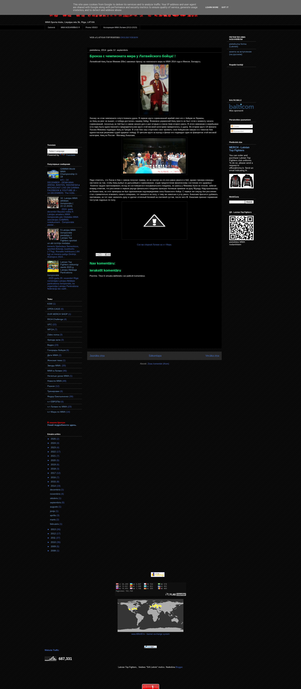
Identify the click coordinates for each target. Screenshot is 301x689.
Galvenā (51, 27)
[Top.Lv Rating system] (143, 576)
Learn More (211, 7)
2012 (53, 533)
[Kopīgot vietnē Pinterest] (109, 254)
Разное (51, 386)
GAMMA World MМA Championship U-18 (69, 173)
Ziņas (236, 126)
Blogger (179, 667)
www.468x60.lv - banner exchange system (150, 634)
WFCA (50, 329)
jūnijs (53, 511)
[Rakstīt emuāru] (100, 254)
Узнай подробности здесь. (62, 425)
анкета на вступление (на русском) (240, 53)
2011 (53, 538)
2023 (53, 447)
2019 (53, 464)
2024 (53, 443)
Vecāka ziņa (212, 355)
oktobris (54, 498)
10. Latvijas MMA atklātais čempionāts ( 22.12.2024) (68, 202)
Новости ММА (54, 381)
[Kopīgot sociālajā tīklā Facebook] (106, 254)
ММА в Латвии (54, 370)
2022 (53, 451)
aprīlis (53, 515)
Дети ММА (52, 355)
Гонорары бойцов (56, 350)
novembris (55, 494)
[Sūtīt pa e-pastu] (97, 254)
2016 (53, 477)
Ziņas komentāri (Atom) (158, 364)
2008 (53, 550)
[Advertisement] (63, 83)
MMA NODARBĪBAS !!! (70, 27)
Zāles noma (53, 334)
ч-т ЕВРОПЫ (53, 401)
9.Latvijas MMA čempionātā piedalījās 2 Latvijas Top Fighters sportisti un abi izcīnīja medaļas (62, 236)
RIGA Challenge (55, 319)
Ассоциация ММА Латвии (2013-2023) (120, 27)
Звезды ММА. (54, 365)
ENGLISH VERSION (129, 37)
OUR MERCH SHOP (57, 314)
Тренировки (53, 391)
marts (53, 519)
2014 (53, 486)
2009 (53, 546)
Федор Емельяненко (58, 396)
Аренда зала (53, 340)
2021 (53, 456)
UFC (49, 324)
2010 (53, 542)
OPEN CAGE (53, 309)
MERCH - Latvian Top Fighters (239, 149)
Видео (50, 345)
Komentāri (238, 131)
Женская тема (54, 360)
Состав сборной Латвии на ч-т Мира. (154, 244)
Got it (225, 7)
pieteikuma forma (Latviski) (237, 45)
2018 (53, 468)
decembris (55, 489)
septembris (56, 502)
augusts (54, 506)
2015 (53, 481)
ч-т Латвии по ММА (57, 406)
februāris (54, 524)
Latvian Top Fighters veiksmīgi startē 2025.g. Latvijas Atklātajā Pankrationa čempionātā (62, 268)
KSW (49, 303)
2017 (53, 473)
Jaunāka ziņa (97, 355)
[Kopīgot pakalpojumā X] (103, 254)
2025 (53, 439)
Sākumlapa (155, 355)
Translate (70, 155)
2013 (53, 529)
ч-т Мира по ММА (56, 412)
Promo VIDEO (92, 27)
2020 (53, 460)
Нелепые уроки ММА (58, 376)
